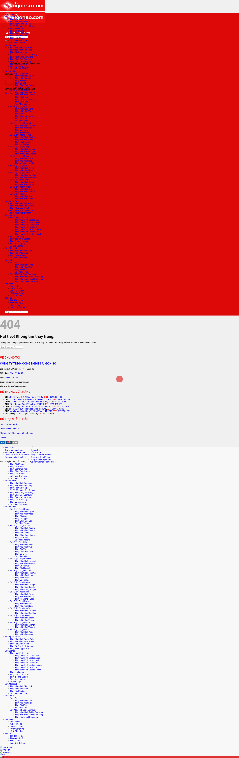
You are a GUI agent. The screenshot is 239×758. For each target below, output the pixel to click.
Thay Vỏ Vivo (21, 118)
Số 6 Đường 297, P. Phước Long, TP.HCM (28, 409)
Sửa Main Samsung (19, 69)
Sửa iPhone (10, 17)
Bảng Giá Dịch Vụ (17, 307)
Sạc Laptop (15, 286)
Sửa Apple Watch (12, 201)
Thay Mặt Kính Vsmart (25, 191)
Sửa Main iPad (21, 272)
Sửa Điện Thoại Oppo (19, 73)
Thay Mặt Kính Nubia (24, 161)
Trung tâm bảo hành (14, 450)
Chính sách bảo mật (9, 424)
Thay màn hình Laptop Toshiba (29, 234)
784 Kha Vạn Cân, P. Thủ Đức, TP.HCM (27, 404)
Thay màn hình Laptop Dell (27, 224)
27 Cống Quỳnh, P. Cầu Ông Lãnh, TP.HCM (28, 402)
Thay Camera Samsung (20, 61)
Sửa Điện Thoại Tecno (20, 180)
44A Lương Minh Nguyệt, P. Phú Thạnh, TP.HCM (31, 411)
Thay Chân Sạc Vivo (24, 116)
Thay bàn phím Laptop (20, 239)
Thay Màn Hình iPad (24, 265)
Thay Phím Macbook (19, 253)
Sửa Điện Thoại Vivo (19, 106)
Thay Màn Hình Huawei (25, 125)
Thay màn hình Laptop (20, 217)
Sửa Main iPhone (17, 43)
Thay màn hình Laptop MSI (27, 232)
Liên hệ (3, 437)
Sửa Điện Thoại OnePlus (20, 172)
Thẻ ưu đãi (10, 447)
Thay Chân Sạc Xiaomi (25, 99)
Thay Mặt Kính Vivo (23, 111)
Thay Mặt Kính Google (25, 151)
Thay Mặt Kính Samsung (21, 50)
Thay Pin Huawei (22, 132)
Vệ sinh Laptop (16, 246)
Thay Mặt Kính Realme (25, 139)
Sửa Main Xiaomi (22, 104)
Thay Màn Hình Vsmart (25, 189)
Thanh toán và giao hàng (16, 452)
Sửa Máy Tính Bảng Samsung (23, 274)
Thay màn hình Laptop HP (26, 227)
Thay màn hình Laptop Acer (27, 220)
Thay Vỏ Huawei (22, 130)
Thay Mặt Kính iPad (23, 267)
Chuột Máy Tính (17, 291)
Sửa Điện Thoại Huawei (20, 123)
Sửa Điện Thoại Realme (20, 135)
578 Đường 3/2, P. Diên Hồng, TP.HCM (26, 397)
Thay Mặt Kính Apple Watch (22, 206)
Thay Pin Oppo (21, 80)
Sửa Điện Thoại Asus (19, 194)
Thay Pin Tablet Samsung (26, 281)
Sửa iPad (14, 262)
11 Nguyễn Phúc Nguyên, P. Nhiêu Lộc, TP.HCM (30, 399)
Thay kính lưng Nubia (24, 163)
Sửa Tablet (10, 260)
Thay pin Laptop (17, 236)
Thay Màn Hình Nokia (24, 168)
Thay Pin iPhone (17, 28)
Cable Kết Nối (16, 288)
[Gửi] (6, 40)
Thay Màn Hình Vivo (24, 109)
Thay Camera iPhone (19, 33)
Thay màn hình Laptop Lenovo (28, 229)
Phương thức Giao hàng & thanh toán (16, 433)
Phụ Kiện (9, 284)
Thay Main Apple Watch (20, 213)
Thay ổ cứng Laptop (19, 241)
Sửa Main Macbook (18, 258)
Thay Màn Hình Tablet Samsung (29, 276)
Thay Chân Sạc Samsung (21, 59)
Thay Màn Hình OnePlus (25, 175)
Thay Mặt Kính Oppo (24, 78)
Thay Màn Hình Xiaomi (25, 92)
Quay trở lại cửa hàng (14, 93)
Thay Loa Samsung (18, 64)
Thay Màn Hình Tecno (24, 182)
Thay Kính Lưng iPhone (20, 24)
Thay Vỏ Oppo (21, 83)
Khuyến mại (15, 305)
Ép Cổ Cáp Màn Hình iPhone (22, 26)
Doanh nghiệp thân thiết (15, 457)
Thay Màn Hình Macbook (21, 250)
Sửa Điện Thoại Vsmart (20, 187)
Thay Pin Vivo (21, 113)
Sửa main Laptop (17, 243)
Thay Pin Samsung (18, 488)
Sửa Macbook (11, 248)
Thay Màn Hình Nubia (24, 158)
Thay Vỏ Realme (22, 144)
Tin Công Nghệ (16, 302)
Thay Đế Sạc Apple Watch (21, 210)
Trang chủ (9, 14)
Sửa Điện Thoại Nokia (19, 165)
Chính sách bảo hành (9, 429)
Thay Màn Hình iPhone (20, 19)
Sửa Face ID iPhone (18, 40)
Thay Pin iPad (21, 269)
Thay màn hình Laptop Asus (27, 222)
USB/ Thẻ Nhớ (16, 295)
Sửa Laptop (10, 215)
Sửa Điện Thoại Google (20, 147)
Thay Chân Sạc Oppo (24, 85)
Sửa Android (10, 71)
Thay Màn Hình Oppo (24, 76)
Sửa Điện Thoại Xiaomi (20, 90)
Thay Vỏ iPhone (17, 31)
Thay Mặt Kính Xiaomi (25, 95)
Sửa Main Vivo (21, 121)
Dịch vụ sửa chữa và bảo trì (17, 455)
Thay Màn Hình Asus (24, 196)
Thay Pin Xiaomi (22, 97)
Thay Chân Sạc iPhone (20, 35)
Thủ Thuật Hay (16, 300)
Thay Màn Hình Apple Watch (22, 203)
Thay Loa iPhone (17, 38)
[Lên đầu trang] (32, 446)
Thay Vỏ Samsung (18, 66)
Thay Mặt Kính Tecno (24, 184)
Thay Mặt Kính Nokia (24, 170)
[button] (5, 48)
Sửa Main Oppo (22, 87)
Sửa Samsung (11, 45)
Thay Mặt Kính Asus (24, 198)
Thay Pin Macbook (18, 255)
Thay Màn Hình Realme (25, 137)
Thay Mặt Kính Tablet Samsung (29, 279)
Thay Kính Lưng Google (25, 154)
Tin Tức (8, 298)
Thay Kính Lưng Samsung (21, 57)
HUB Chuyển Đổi (17, 293)
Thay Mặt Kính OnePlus (25, 177)
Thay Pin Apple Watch (19, 208)
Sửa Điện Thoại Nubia (19, 156)
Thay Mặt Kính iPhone (20, 21)
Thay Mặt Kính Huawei (25, 128)
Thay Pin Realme (22, 142)
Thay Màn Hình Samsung (21, 47)
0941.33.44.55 (16, 373)
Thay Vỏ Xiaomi (22, 102)
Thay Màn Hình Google (25, 149)
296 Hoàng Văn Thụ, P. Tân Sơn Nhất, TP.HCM (30, 406)
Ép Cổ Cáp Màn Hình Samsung (23, 54)
